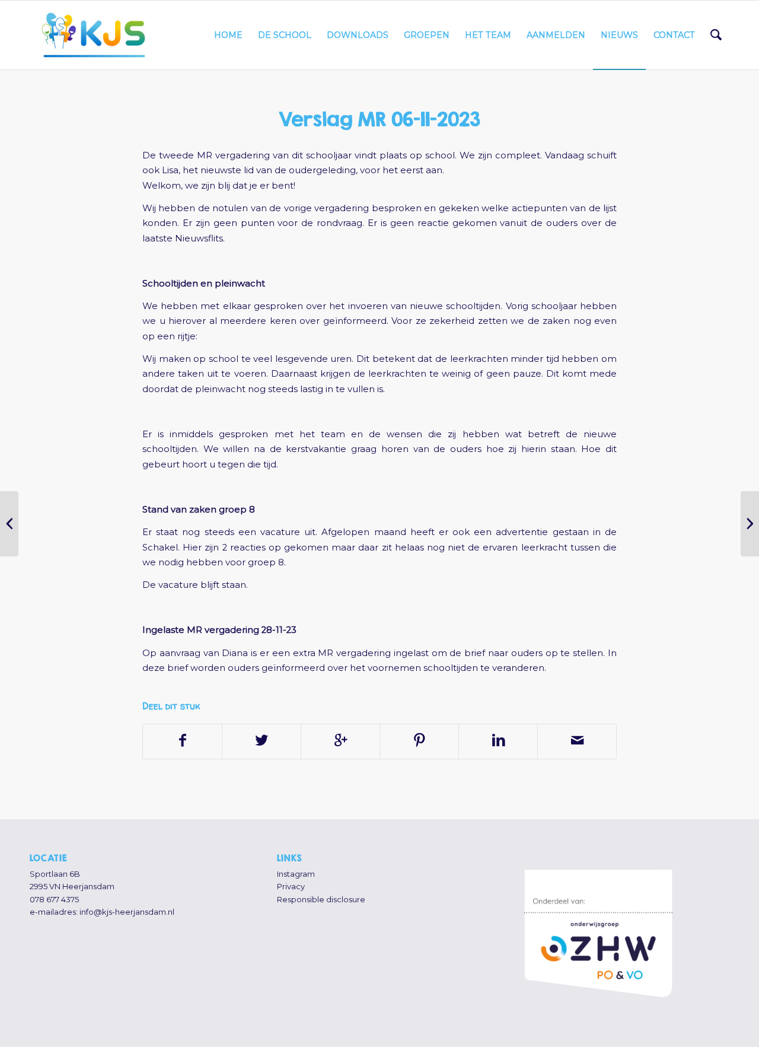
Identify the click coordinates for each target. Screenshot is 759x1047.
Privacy (291, 886)
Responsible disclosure (321, 899)
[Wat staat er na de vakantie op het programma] (9, 523)
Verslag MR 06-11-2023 (379, 119)
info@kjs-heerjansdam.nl (126, 911)
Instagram (296, 874)
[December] (750, 523)
